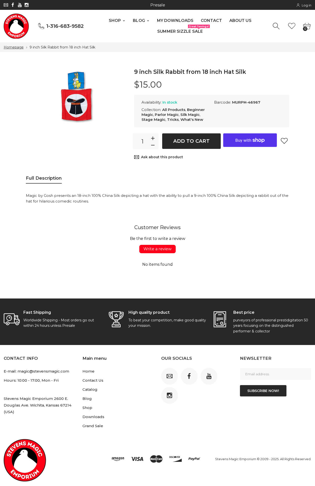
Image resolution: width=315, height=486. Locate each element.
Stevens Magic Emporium (235, 459)
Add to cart (191, 141)
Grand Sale (92, 425)
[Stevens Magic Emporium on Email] (5, 5)
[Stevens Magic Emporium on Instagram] (26, 5)
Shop (87, 407)
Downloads (93, 416)
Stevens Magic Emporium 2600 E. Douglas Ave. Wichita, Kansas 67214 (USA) (37, 405)
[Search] (276, 26)
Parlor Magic (167, 114)
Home (88, 371)
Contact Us (92, 380)
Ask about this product (162, 157)
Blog (87, 398)
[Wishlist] (291, 26)
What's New (191, 119)
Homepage (14, 47)
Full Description (44, 178)
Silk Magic (190, 114)
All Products (173, 109)
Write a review (157, 249)
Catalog (89, 389)
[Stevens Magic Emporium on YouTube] (19, 5)
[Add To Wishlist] (284, 140)
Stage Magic (153, 119)
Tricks (173, 119)
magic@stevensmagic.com (43, 371)
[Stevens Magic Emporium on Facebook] (12, 5)
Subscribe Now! (263, 391)
